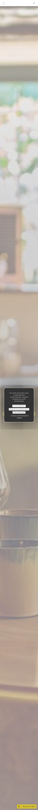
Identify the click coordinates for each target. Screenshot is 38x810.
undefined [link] (19, 418)
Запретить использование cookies (19, 409)
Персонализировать (19, 412)
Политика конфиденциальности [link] (19, 415)
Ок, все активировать (19, 406)
